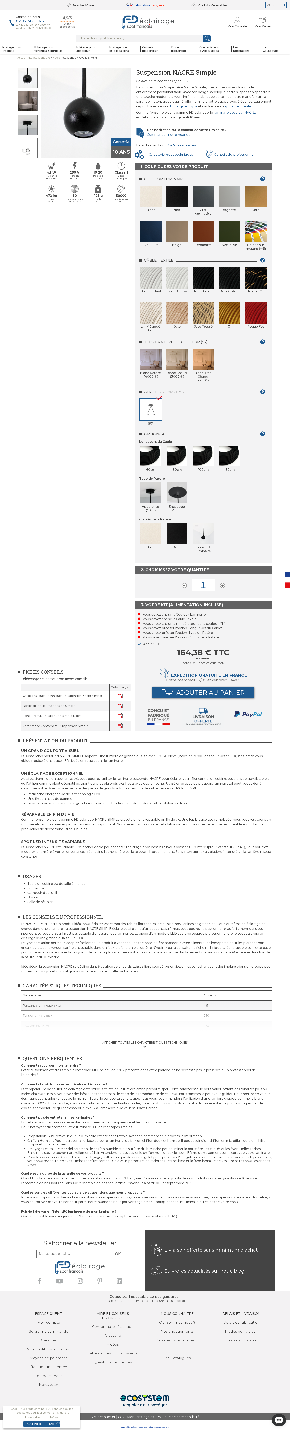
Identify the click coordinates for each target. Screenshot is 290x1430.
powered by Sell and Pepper (132, 1427)
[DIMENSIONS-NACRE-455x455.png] (28, 148)
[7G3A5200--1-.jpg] (28, 125)
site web (147, 1427)
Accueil (22, 57)
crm (167, 1427)
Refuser (54, 1417)
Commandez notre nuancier (169, 135)
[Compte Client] (237, 22)
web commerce (158, 1427)
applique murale (238, 106)
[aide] (263, 180)
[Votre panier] (262, 22)
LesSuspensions (39, 57)
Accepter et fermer (42, 1424)
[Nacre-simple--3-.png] (28, 101)
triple (174, 106)
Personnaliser (32, 1417)
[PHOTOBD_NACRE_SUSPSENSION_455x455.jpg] (28, 78)
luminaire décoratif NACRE (235, 112)
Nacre (57, 57)
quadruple (188, 106)
